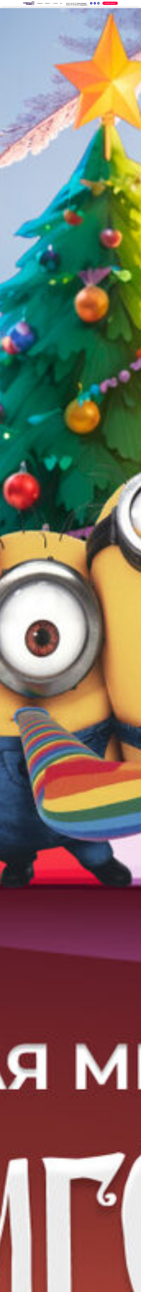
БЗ (61, 3)
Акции (55, 3)
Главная (39, 3)
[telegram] (91, 3)
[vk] (95, 3)
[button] (110, 3)
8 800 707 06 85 (71, 5)
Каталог (47, 3)
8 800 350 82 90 (71, 3)
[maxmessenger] (98, 3)
